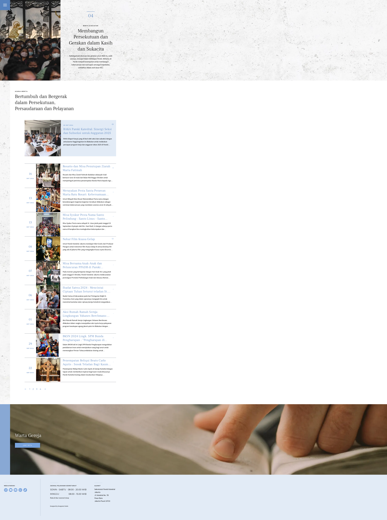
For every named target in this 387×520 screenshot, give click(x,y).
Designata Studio (63, 506)
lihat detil (27, 445)
